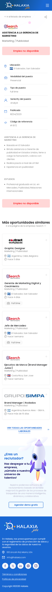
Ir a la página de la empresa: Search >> (26, 225)
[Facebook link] (5, 566)
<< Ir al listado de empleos (17, 16)
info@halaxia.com (16, 557)
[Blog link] (36, 566)
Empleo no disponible (26, 51)
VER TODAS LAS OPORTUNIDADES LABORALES (24, 429)
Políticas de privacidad (14, 579)
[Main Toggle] (47, 5)
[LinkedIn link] (20, 566)
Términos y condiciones (14, 574)
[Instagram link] (28, 566)
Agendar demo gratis (26, 504)
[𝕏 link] (13, 566)
